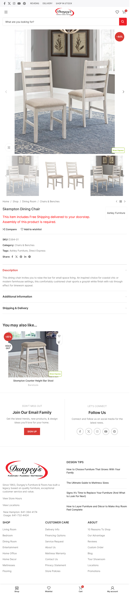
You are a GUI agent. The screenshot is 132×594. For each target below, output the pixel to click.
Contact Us (51, 559)
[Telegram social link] (29, 256)
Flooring (7, 571)
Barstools (33, 385)
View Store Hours (12, 498)
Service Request (54, 541)
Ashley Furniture (116, 212)
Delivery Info (52, 529)
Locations (93, 565)
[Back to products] (121, 201)
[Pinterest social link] (24, 3)
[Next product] (125, 201)
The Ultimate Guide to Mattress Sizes (88, 482)
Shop (16, 201)
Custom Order (95, 547)
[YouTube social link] (19, 3)
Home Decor (9, 559)
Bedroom (8, 535)
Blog (90, 553)
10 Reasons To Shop (99, 529)
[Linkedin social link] (25, 256)
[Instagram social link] (14, 3)
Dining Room (29, 201)
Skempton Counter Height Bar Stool (33, 380)
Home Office (10, 553)
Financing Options (55, 535)
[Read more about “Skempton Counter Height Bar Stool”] (59, 342)
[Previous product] (116, 201)
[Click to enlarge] (9, 147)
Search (123, 21)
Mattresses (9, 565)
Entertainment (10, 547)
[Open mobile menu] (6, 12)
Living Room (9, 529)
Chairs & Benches (49, 201)
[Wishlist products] (117, 12)
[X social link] (9, 3)
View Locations (11, 505)
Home (6, 201)
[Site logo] (64, 11)
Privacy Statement (55, 565)
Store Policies (52, 571)
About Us (50, 547)
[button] (6, 91)
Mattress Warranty (55, 553)
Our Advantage (96, 535)
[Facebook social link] (5, 3)
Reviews (92, 541)
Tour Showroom (96, 559)
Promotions (94, 571)
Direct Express (37, 250)
